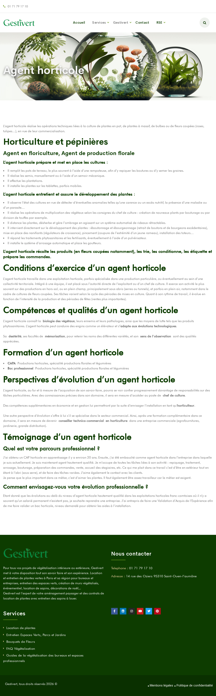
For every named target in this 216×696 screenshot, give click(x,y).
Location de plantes (20, 628)
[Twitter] (149, 611)
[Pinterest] (157, 611)
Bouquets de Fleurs (20, 642)
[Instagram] (131, 611)
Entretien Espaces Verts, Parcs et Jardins (36, 635)
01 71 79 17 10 (18, 6)
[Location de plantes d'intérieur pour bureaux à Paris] (19, 23)
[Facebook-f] (114, 611)
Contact (142, 22)
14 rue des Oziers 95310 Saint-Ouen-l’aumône (161, 576)
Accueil (79, 22)
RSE (159, 22)
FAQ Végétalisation (20, 649)
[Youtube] (140, 611)
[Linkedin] (123, 611)
